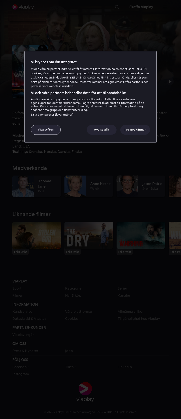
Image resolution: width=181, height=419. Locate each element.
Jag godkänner (135, 129)
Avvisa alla (101, 129)
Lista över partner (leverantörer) (52, 114)
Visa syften (46, 129)
